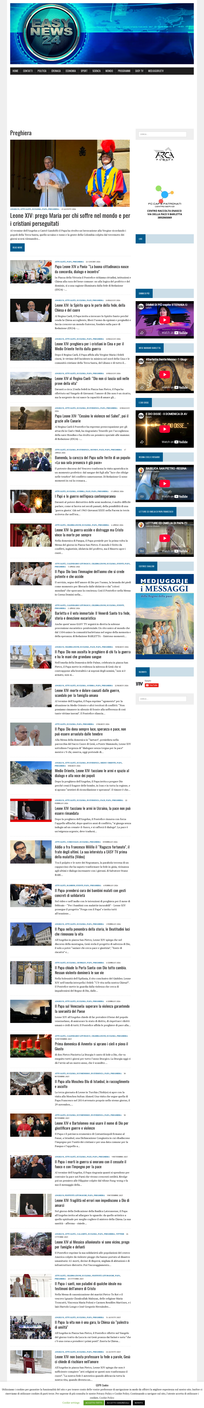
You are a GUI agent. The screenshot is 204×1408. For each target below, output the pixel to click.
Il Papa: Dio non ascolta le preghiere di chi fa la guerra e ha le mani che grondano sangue (93, 654)
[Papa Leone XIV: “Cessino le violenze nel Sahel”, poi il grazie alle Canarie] (31, 427)
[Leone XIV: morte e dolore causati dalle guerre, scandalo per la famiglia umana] (31, 705)
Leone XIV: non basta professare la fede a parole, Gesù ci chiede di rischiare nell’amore (92, 1359)
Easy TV (139, 71)
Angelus (14, 209)
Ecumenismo (83, 1073)
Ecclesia (36, 209)
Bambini (71, 885)
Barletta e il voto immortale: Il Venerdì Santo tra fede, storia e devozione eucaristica (92, 615)
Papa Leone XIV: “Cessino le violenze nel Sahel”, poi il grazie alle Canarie (91, 418)
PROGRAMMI (124, 71)
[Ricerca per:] (162, 134)
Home (15, 71)
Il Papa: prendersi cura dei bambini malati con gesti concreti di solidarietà (90, 892)
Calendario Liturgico (79, 563)
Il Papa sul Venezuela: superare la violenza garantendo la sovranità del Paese (92, 1008)
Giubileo (81, 962)
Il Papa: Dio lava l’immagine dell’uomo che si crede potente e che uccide (89, 573)
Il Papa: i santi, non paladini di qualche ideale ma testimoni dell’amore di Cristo (88, 1286)
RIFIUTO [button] (139, 1402)
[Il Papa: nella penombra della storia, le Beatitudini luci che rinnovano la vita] (31, 943)
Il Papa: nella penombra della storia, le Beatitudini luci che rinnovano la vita (92, 931)
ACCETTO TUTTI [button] (93, 1402)
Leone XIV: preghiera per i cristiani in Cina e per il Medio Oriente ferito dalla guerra (89, 346)
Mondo (109, 71)
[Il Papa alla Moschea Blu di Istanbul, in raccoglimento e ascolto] (31, 1093)
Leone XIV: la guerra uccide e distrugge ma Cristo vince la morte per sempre (89, 532)
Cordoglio (73, 842)
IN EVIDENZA (93, 408)
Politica (42, 71)
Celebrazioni (74, 525)
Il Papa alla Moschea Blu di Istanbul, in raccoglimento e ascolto (92, 1083)
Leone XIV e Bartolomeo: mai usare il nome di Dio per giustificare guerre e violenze (91, 1125)
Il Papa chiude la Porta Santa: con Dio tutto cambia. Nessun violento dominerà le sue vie (90, 970)
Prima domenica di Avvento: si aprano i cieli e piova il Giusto (91, 1046)
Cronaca (56, 71)
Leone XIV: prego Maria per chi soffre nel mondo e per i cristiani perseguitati (70, 219)
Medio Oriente (108, 763)
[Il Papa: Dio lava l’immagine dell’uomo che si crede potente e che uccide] (31, 583)
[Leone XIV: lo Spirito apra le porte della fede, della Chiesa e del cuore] (31, 319)
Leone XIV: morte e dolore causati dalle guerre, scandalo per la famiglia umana (87, 692)
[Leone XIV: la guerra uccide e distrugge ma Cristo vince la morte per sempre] (31, 544)
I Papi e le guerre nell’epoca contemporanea (85, 496)
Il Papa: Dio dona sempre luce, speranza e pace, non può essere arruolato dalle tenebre (90, 731)
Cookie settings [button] (71, 1402)
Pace (89, 300)
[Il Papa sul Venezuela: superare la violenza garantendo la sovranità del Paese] (31, 1021)
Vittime (120, 1234)
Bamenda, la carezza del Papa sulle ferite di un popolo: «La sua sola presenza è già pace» (92, 460)
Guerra (81, 491)
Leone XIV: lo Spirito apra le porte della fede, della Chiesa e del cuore (90, 307)
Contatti (28, 71)
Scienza (96, 71)
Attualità (25, 209)
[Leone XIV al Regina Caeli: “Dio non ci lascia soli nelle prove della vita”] (31, 393)
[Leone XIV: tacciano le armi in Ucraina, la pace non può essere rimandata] (31, 820)
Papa (44, 209)
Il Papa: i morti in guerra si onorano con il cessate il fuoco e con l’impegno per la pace (90, 1164)
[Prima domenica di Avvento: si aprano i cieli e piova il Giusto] (31, 1055)
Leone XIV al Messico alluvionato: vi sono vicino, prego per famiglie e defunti (92, 1244)
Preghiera (53, 209)
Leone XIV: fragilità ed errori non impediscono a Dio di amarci (92, 1202)
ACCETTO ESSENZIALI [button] (118, 1402)
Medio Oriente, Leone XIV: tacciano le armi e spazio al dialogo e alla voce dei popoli (92, 773)
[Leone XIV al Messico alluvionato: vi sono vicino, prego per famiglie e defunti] (31, 1253)
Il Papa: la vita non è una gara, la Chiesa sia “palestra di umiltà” (91, 1324)
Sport (84, 71)
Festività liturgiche (76, 1195)
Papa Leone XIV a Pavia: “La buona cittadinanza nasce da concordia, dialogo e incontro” (92, 268)
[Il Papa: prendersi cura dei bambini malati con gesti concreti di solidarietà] (31, 905)
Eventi (120, 563)
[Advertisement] (102, 101)
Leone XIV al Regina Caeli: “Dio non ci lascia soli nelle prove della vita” (92, 380)
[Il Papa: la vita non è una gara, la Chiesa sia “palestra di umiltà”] (31, 1337)
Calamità (82, 1234)
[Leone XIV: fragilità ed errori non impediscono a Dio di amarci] (31, 1215)
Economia (71, 71)
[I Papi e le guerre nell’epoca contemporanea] (31, 511)
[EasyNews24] (102, 33)
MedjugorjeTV (156, 71)
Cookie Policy (106, 1397)
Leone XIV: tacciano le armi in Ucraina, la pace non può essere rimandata (93, 810)
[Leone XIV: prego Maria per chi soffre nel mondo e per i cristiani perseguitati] (70, 204)
